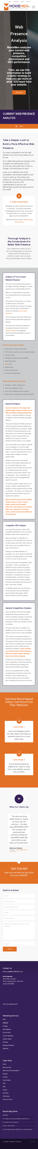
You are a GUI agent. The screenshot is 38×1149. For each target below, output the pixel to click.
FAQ (4, 1083)
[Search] (28, 7)
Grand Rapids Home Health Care (18, 850)
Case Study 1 (19, 727)
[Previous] (24, 815)
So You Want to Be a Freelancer (11, 1122)
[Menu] (32, 7)
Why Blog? (5, 1115)
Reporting (5, 1048)
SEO (4, 1019)
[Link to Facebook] (30, 1141)
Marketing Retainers (8, 1045)
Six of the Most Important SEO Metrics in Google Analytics (17, 1129)
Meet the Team (7, 1067)
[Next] (28, 815)
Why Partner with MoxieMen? (11, 1070)
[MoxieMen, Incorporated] (16, 7)
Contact (28, 1)
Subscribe (16, 1)
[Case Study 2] (19, 754)
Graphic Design (7, 1039)
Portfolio (5, 1077)
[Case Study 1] (19, 721)
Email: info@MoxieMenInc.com (13, 971)
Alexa (7, 364)
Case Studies (6, 1080)
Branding (5, 1042)
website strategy (10, 330)
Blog (10, 1)
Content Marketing (8, 1036)
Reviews (5, 1074)
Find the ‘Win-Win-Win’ (9, 1126)
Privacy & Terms (7, 1099)
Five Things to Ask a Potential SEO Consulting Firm (16, 1118)
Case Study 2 (19, 760)
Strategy (5, 1026)
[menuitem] (10, 1)
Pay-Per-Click (7, 1032)
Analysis (5, 1023)
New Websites (7, 1029)
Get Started (6, 1096)
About (22, 1)
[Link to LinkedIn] (33, 1141)
